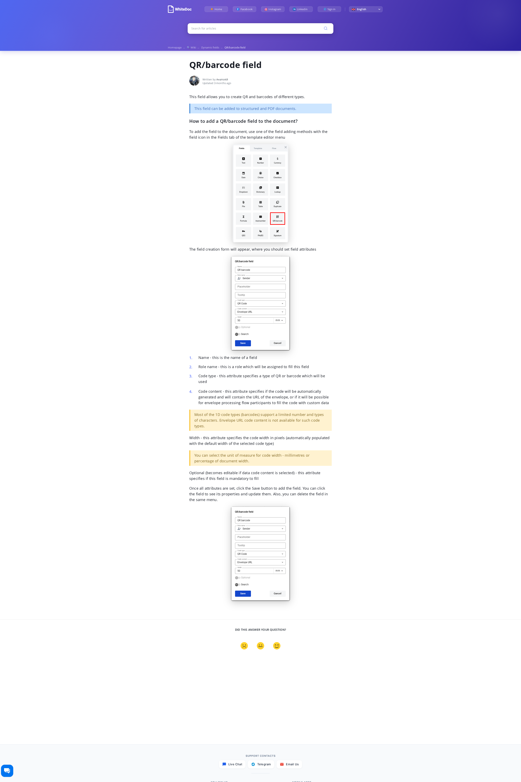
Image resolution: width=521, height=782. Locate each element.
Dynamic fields (212, 47)
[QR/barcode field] (180, 9)
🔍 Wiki (193, 47)
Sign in (331, 9)
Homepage (176, 47)
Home (218, 9)
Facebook (247, 9)
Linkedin (303, 9)
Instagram (274, 9)
